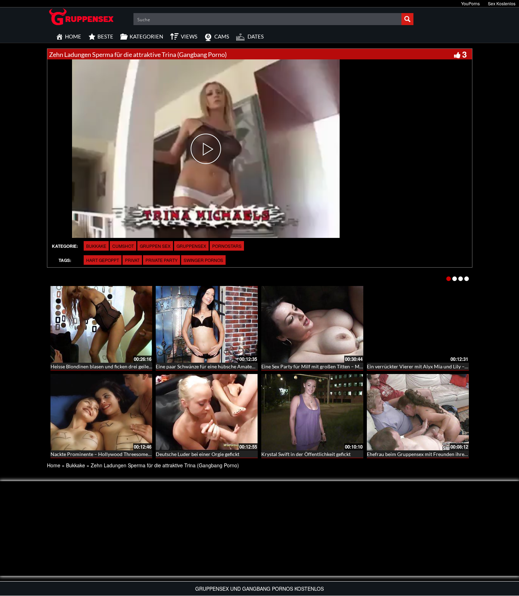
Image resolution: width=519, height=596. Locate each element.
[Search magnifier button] (407, 19)
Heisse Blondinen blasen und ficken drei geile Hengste (109, 366)
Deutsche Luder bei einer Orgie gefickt (197, 454)
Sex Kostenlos (501, 3)
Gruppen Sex (155, 246)
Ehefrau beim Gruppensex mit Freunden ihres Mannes (426, 454)
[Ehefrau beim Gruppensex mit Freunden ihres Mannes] (418, 412)
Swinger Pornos (203, 260)
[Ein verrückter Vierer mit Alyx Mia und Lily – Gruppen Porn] (418, 324)
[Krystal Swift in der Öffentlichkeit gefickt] (312, 412)
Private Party (161, 260)
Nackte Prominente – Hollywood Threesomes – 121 (106, 454)
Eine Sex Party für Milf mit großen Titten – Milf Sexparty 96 (326, 366)
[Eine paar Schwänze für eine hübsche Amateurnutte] (207, 324)
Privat (132, 260)
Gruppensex (191, 246)
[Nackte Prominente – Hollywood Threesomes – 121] (101, 412)
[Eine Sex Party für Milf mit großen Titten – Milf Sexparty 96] (312, 324)
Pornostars (226, 246)
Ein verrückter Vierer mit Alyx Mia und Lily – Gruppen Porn (432, 366)
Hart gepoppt (102, 260)
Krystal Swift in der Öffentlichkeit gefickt (306, 454)
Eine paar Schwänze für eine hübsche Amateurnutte (212, 366)
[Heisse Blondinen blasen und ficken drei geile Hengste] (101, 324)
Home (53, 465)
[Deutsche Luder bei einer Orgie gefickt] (207, 412)
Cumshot (123, 246)
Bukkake (96, 246)
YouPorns (470, 3)
